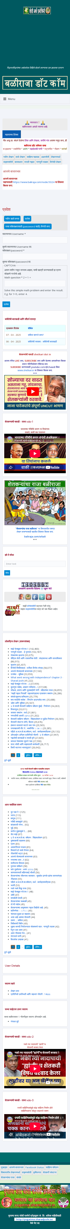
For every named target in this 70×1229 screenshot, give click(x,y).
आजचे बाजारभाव (16, 1167)
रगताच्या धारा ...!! (17, 859)
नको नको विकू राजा (18, 888)
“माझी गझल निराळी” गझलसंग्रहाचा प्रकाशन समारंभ (32, 693)
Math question (13, 277)
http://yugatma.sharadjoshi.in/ (34, 1219)
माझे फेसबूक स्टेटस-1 (19, 648)
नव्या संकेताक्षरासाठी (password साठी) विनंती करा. (27, 226)
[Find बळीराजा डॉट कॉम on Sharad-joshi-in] (21, 596)
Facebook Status (34, 1167)
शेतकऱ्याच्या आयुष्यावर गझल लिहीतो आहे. (27, 907)
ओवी (12, 894)
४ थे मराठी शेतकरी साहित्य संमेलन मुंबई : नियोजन (30, 706)
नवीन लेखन (8, 156)
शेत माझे (14, 834)
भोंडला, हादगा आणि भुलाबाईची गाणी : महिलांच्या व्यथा (32, 690)
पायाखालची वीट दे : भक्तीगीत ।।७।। (26, 728)
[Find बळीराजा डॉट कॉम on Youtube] (48, 596)
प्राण (13, 843)
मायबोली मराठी (16, 897)
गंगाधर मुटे (15, 1021)
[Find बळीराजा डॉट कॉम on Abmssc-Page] (28, 596)
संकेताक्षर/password (13, 250)
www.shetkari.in (26, 370)
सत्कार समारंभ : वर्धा (19, 712)
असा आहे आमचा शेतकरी (20, 917)
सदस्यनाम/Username (14, 233)
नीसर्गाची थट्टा (17, 853)
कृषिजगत (37, 1172)
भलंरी (13, 885)
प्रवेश (28, 218)
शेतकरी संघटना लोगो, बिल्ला (22, 721)
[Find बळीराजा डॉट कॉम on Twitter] (42, 596)
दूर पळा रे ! (15, 811)
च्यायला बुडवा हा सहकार (20, 913)
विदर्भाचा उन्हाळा (17, 939)
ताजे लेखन (20, 156)
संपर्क (18, 1177)
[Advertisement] (35, 37)
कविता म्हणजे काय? (36, 334)
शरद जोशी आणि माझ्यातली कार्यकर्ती (25, 744)
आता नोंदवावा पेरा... (18, 933)
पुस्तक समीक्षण (17, 866)
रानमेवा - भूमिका (17, 674)
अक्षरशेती (45, 156)
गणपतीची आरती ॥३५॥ (20, 715)
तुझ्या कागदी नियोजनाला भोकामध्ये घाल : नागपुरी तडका (33, 926)
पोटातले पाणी (16, 936)
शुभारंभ (13, 664)
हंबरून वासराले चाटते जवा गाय (23, 725)
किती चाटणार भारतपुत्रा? (21, 747)
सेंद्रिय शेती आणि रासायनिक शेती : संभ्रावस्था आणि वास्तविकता (36, 658)
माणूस (13, 818)
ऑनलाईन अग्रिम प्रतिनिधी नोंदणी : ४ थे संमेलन (30, 734)
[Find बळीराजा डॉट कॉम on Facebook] (35, 596)
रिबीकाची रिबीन (17, 923)
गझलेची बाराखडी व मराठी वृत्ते (22, 737)
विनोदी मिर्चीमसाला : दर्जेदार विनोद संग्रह (27, 667)
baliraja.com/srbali (35, 536)
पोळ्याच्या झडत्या (17, 655)
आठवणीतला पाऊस (18, 847)
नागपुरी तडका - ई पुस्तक (21, 651)
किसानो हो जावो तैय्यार (20, 850)
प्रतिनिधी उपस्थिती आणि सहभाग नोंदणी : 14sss (30, 994)
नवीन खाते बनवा (12, 218)
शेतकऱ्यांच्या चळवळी (19, 901)
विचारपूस (14, 709)
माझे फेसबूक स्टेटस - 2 (20, 683)
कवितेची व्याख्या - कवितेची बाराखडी (42, 341)
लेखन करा (15, 990)
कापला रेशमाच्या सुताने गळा (21, 741)
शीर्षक (30, 328)
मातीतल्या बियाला (18, 863)
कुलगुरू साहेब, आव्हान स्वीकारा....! (24, 687)
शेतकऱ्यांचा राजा (7, 1177)
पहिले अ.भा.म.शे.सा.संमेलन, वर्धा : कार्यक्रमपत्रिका (31, 731)
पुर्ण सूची (7, 760)
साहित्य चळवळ (33, 156)
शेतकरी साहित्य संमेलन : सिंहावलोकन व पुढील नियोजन (32, 718)
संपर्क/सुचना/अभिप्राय (20, 696)
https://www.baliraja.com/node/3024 (34, 182)
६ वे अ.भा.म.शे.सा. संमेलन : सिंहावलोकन (26, 837)
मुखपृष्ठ (4, 1167)
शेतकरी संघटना (49, 1172)
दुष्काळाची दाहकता (18, 840)
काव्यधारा (18, 161)
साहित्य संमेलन (52, 1167)
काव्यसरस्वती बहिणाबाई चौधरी (23, 872)
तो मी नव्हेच (15, 904)
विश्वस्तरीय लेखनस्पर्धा (10, 1172)
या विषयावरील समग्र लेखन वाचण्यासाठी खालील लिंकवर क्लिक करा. (35, 530)
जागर (13, 815)
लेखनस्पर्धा (55, 156)
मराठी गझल (29, 161)
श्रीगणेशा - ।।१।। (19, 910)
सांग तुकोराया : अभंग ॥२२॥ (22, 869)
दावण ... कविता (17, 920)
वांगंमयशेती (31, 605)
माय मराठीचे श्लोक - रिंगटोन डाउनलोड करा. (28, 699)
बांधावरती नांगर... (17, 824)
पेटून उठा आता (16, 929)
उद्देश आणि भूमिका (18, 702)
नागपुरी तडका (42, 161)
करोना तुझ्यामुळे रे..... (19, 831)
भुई (12, 827)
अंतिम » (38, 755)
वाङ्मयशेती (8, 161)
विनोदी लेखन (55, 161)
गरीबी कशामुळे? (17, 821)
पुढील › (28, 755)
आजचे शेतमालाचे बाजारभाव (22, 671)
